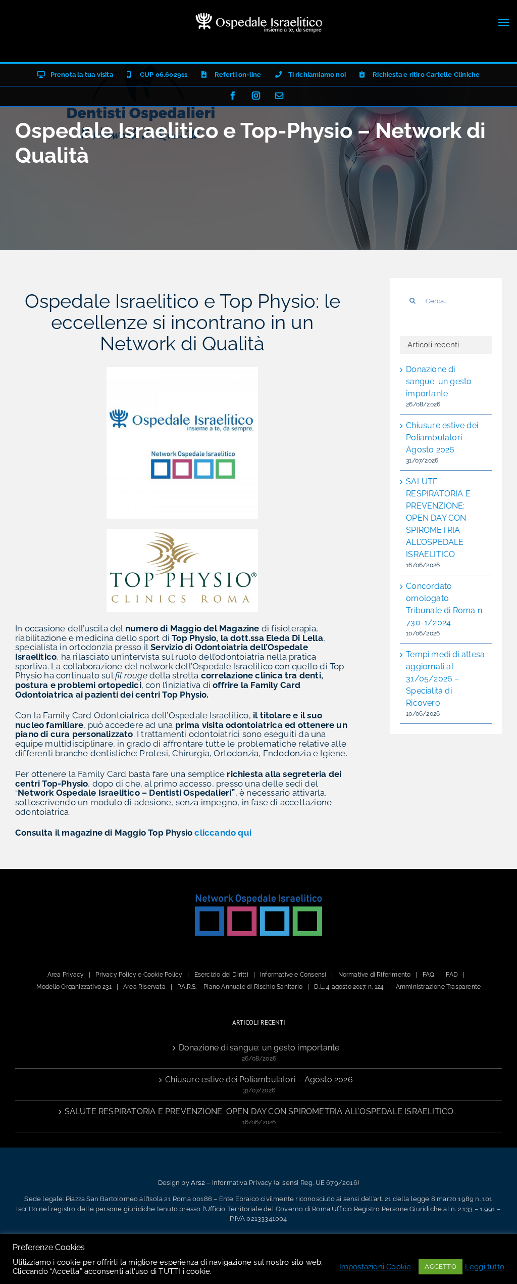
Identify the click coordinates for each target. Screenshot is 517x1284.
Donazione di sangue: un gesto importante (439, 381)
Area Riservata (144, 986)
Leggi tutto (484, 1266)
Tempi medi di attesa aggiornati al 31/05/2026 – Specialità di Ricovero (445, 679)
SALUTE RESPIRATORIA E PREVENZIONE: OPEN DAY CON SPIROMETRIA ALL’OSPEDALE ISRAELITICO (438, 518)
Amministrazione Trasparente (438, 986)
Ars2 (198, 1182)
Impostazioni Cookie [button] (375, 1266)
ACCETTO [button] (440, 1266)
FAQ (429, 974)
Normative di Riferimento (374, 974)
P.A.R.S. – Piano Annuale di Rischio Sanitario (239, 986)
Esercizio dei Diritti (221, 974)
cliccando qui (222, 833)
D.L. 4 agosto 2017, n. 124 (349, 986)
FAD (452, 974)
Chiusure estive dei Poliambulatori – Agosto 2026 (442, 437)
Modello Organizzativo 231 (74, 986)
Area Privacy (65, 974)
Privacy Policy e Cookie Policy (138, 974)
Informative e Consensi (293, 974)
